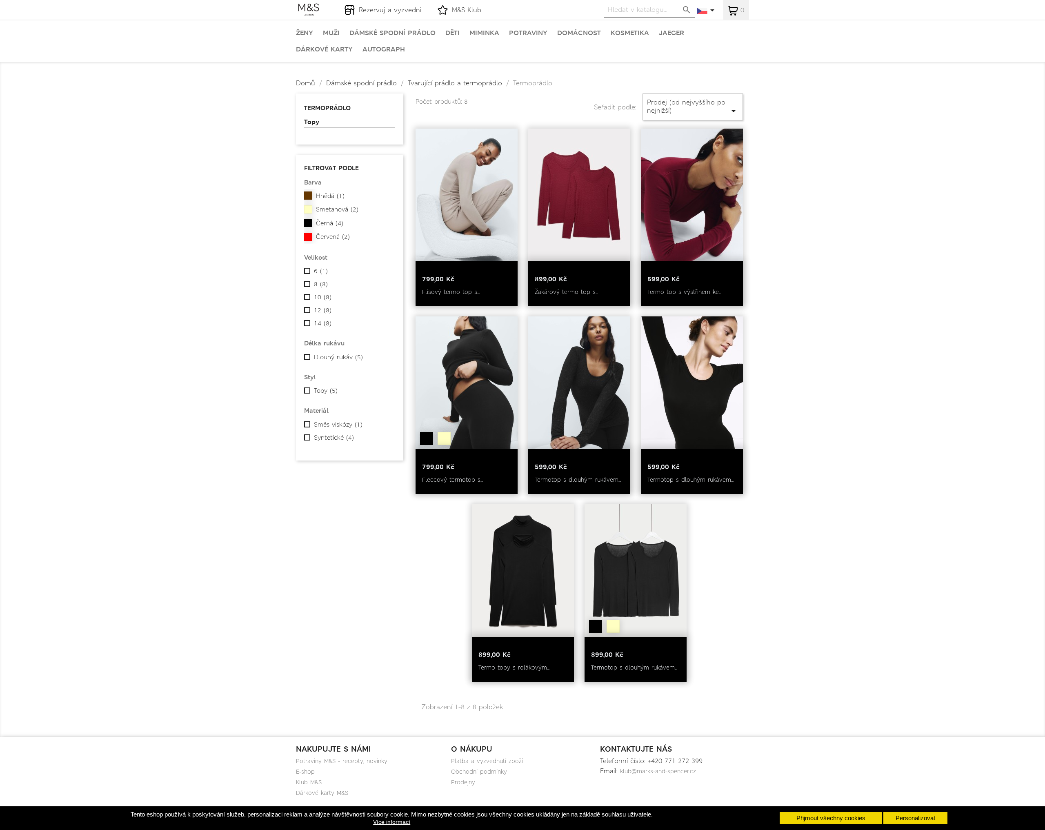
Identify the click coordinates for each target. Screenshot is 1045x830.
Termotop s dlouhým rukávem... (578, 479)
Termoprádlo (327, 108)
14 (322, 323)
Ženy (304, 33)
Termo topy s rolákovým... (513, 667)
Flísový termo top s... (451, 292)
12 (322, 310)
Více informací (391, 822)
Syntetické (334, 438)
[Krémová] (613, 626)
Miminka (484, 33)
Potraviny (528, 33)
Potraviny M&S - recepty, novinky (341, 761)
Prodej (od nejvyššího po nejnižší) (692, 107)
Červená (333, 237)
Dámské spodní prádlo (392, 33)
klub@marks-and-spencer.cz (658, 771)
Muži (331, 33)
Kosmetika (630, 33)
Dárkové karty (324, 49)
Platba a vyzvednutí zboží (487, 761)
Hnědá (330, 196)
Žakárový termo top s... (566, 292)
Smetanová (337, 209)
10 (322, 297)
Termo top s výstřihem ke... (684, 292)
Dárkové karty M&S (322, 793)
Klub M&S (309, 782)
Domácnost (579, 33)
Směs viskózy (338, 425)
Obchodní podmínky (479, 771)
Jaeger (671, 33)
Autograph (383, 49)
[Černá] (426, 438)
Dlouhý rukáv (338, 357)
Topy (311, 122)
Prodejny (463, 782)
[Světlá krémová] (444, 438)
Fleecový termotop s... (452, 479)
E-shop (305, 771)
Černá (329, 223)
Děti (452, 33)
